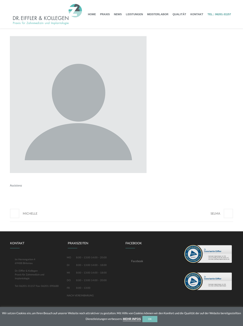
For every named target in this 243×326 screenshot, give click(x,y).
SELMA (215, 213)
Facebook (137, 261)
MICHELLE (30, 213)
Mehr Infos (132, 318)
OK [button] (150, 318)
